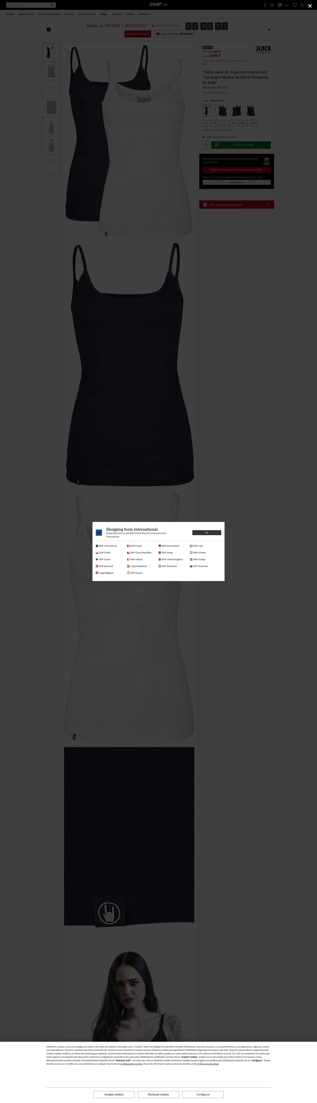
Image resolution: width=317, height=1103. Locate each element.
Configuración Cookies (131, 1063)
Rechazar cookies (158, 1094)
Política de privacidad (208, 1063)
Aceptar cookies (114, 1094)
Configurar (203, 1094)
